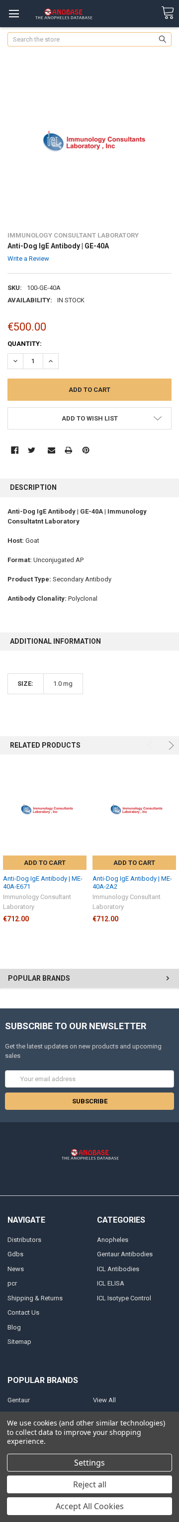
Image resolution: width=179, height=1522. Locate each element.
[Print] (68, 450)
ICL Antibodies (118, 1269)
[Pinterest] (86, 450)
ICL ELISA (110, 1283)
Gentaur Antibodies (125, 1254)
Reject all (89, 1484)
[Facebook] (14, 450)
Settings (89, 1462)
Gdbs (15, 1254)
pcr (12, 1283)
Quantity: (24, 343)
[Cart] (167, 13)
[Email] (51, 450)
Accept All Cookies (90, 1506)
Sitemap (19, 1341)
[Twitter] (31, 450)
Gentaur (18, 1400)
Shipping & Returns (35, 1298)
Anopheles (112, 1239)
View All (104, 1400)
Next (170, 745)
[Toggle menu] (13, 13)
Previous (151, 745)
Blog (14, 1327)
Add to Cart (45, 862)
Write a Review (28, 258)
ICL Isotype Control (124, 1298)
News (15, 1269)
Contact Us (23, 1312)
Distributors (24, 1239)
